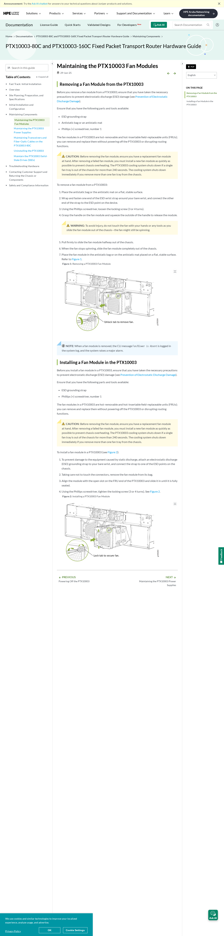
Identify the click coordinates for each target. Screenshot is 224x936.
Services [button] (77, 13)
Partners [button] (99, 13)
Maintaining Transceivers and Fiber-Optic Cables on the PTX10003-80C (30, 141)
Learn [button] (167, 13)
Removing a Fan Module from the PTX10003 (202, 95)
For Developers (129, 24)
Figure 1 (77, 259)
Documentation (19, 24)
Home (9, 36)
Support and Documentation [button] (134, 13)
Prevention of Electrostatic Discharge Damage (148, 374)
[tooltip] (191, 66)
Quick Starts (72, 24)
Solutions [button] (32, 13)
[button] (213, 915)
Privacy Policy (13, 931)
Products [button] (55, 13)
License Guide (49, 24)
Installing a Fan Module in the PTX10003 (200, 103)
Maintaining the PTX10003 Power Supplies (29, 130)
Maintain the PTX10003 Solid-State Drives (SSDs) (30, 158)
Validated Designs (99, 24)
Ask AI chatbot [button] (40, 3)
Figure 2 (112, 452)
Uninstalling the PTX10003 (29, 150)
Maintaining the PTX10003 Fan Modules (29, 121)
